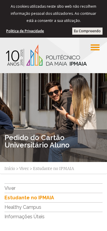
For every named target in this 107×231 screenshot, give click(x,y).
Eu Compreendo (87, 30)
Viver (24, 168)
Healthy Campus (22, 207)
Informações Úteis (24, 216)
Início (9, 168)
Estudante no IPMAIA (29, 197)
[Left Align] (95, 47)
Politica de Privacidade (25, 30)
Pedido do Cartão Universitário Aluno (37, 141)
